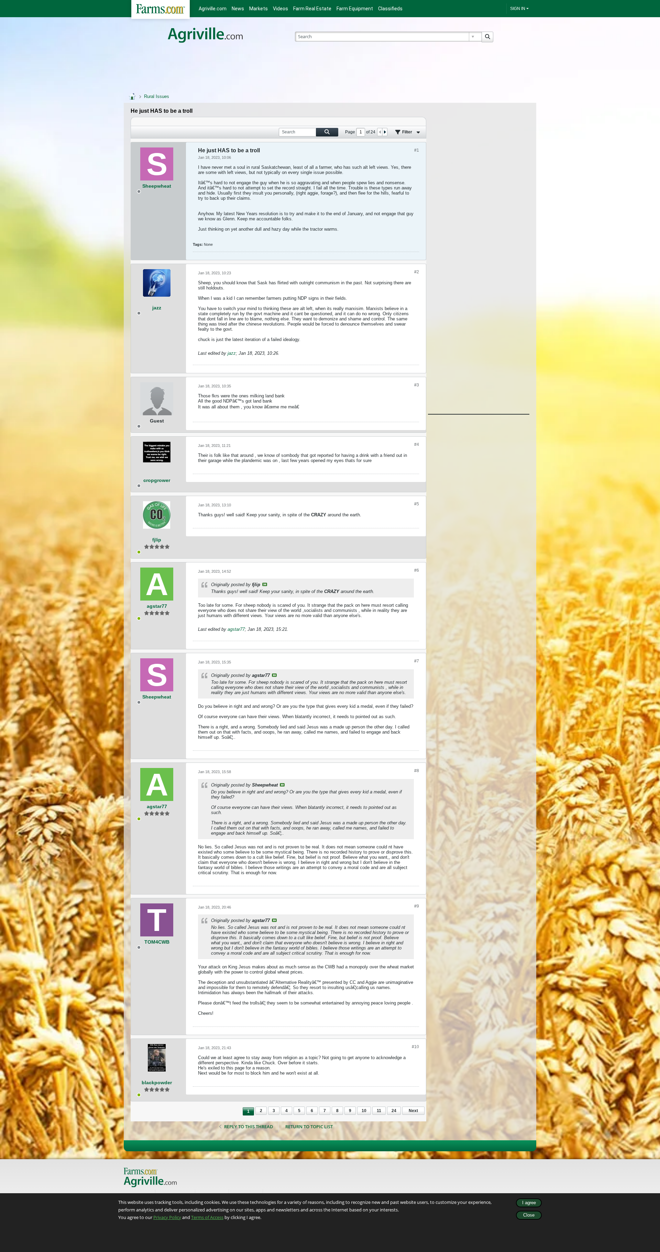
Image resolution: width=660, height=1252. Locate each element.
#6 (416, 570)
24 (394, 1110)
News (238, 8)
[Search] (487, 37)
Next (413, 1110)
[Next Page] (384, 132)
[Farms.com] (160, 9)
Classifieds (390, 8)
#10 (415, 1046)
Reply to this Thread (248, 1126)
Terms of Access (207, 1217)
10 (364, 1110)
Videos (280, 8)
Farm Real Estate (312, 8)
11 (379, 1110)
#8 (416, 770)
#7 (416, 661)
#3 (416, 385)
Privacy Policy (167, 1217)
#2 (416, 272)
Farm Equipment (355, 8)
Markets (258, 8)
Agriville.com (213, 8)
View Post (264, 584)
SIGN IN (517, 8)
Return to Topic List (309, 1126)
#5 (416, 504)
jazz (232, 353)
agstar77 (236, 629)
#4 (416, 444)
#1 (416, 150)
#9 (416, 906)
